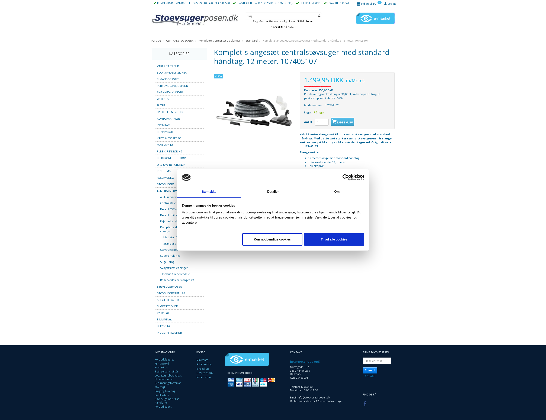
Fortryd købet (163, 406)
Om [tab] (337, 191)
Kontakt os (161, 367)
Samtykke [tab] (209, 191)
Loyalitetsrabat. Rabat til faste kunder (168, 377)
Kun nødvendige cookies (272, 239)
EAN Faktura (162, 395)
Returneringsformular (168, 383)
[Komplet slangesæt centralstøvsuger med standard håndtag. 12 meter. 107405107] (253, 111)
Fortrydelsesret (164, 359)
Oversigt (160, 387)
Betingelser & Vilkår (166, 371)
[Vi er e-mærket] (375, 18)
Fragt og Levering (165, 391)
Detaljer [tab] (273, 191)
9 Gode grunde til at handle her (167, 400)
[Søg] (319, 16)
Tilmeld (370, 370)
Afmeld (370, 376)
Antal (308, 122)
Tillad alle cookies (334, 239)
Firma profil (162, 363)
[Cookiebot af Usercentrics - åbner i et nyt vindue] (345, 177)
